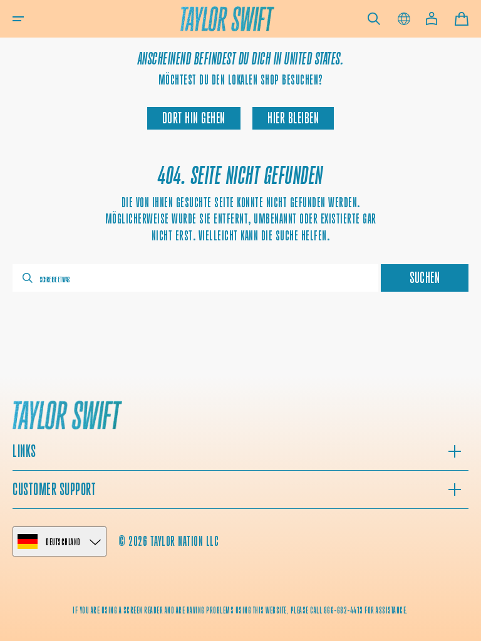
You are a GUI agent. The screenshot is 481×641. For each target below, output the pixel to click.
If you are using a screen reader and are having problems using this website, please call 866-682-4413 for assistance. (240, 610)
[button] (18, 19)
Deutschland (63, 541)
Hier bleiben (293, 118)
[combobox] (195, 278)
